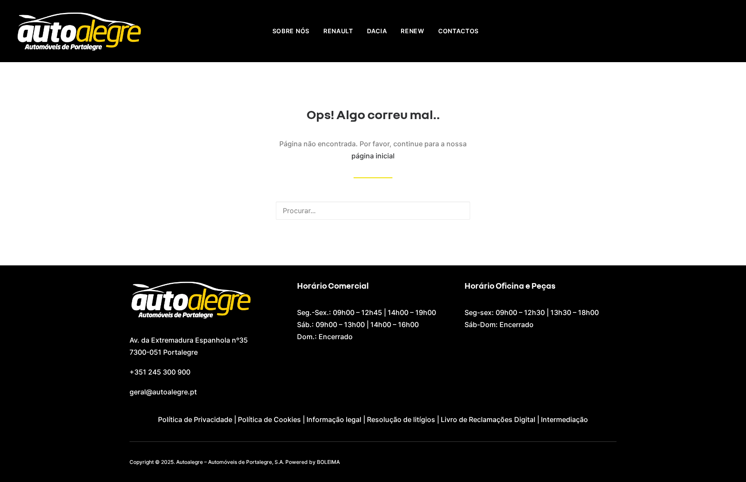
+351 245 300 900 (160, 372)
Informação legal (334, 419)
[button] (458, 210)
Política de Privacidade (195, 419)
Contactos (458, 31)
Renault (338, 31)
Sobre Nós (291, 31)
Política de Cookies (269, 419)
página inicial (373, 155)
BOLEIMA (328, 462)
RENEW (412, 31)
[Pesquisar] (373, 211)
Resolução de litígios (401, 419)
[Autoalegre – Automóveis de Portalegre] (79, 31)
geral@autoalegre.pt (163, 391)
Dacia (377, 31)
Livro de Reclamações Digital (488, 419)
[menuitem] (291, 31)
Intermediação (564, 419)
